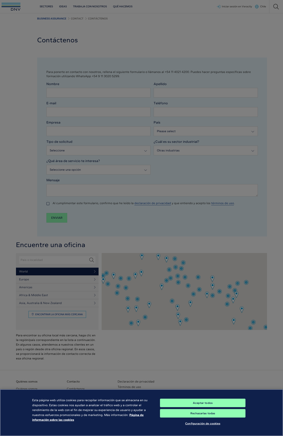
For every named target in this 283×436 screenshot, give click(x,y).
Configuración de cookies (202, 423)
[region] (141, 412)
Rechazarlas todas (202, 413)
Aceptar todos (203, 403)
